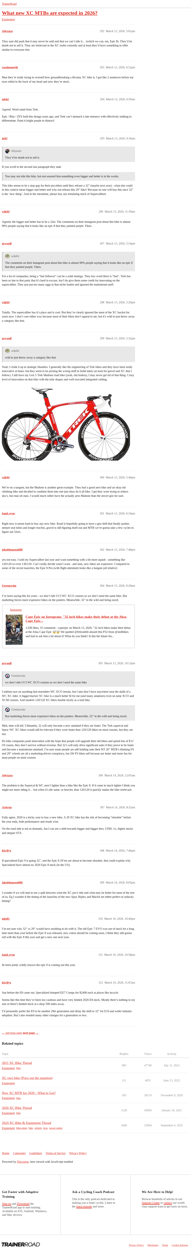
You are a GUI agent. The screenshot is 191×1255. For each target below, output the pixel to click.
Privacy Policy (78, 1153)
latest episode (84, 1206)
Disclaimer (153, 1245)
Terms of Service (56, 1153)
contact (168, 1202)
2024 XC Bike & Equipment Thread (26, 1123)
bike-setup (21, 1128)
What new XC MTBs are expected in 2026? (50, 13)
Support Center (151, 1202)
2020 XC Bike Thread (17, 1108)
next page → (31, 1032)
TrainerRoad (9, 3)
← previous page (12, 1032)
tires (45, 1128)
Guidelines (35, 1153)
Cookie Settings (180, 1245)
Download (23, 1203)
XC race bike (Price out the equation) (27, 1078)
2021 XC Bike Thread (17, 1063)
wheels (38, 1128)
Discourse (23, 1161)
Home (5, 1153)
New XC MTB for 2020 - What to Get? (29, 1093)
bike (18, 1068)
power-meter (55, 1128)
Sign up (6, 1203)
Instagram (16, 609)
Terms (165, 1245)
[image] (66, 422)
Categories (19, 1153)
